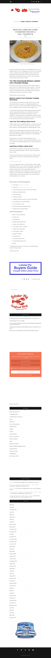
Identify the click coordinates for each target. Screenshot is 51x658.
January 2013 (12, 580)
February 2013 (13, 578)
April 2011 (12, 612)
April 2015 (12, 571)
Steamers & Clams (14, 451)
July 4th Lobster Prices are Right (17, 320)
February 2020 (13, 553)
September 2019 (13, 561)
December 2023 (13, 509)
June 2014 (12, 573)
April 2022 (12, 522)
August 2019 (12, 563)
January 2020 (12, 556)
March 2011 (12, 615)
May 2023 (12, 514)
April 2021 (12, 534)
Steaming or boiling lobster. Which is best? (19, 486)
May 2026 (12, 504)
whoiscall (12, 482)
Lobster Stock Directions (16, 161)
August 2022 (12, 517)
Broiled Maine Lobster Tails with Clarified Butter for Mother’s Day (24, 318)
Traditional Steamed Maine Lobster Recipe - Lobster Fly (21, 495)
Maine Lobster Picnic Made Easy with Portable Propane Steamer (24, 330)
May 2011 (11, 610)
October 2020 (13, 544)
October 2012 (12, 585)
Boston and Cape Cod (17, 27)
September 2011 (13, 605)
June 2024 (12, 507)
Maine (11, 441)
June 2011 (12, 607)
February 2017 (13, 566)
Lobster (11, 431)
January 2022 (12, 526)
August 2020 (12, 546)
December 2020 (13, 539)
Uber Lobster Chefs (14, 456)
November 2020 (13, 541)
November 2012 (13, 583)
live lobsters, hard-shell (23, 184)
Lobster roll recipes (14, 436)
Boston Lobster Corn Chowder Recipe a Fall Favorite (25, 32)
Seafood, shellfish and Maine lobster (18, 446)
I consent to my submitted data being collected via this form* (26, 368)
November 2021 (13, 531)
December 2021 (13, 529)
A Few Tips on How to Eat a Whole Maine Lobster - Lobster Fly (23, 484)
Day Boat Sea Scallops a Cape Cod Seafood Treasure (26, 482)
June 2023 (12, 512)
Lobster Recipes (13, 434)
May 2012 (12, 590)
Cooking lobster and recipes (32, 27)
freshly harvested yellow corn (24, 187)
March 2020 (12, 551)
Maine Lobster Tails (14, 443)
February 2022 (13, 524)
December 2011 (13, 600)
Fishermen (12, 421)
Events (11, 419)
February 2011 (13, 617)
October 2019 (13, 558)
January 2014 (12, 576)
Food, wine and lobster (15, 424)
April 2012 (12, 593)
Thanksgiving (13, 453)
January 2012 (12, 598)
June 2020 (12, 549)
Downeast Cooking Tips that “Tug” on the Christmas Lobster (25, 496)
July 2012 (11, 588)
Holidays (11, 429)
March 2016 (12, 568)
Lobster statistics (13, 438)
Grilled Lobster (13, 426)
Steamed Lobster (13, 448)
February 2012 (13, 595)
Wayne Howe (36, 279)
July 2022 (11, 519)
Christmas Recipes (14, 414)
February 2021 (13, 536)
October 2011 (12, 602)
